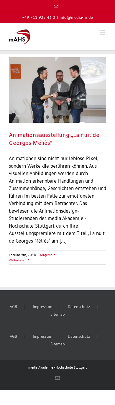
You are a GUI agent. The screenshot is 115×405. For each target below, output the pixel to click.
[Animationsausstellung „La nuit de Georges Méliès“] (57, 90)
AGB (13, 306)
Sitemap (57, 314)
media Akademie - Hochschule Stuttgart (57, 367)
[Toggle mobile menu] (103, 32)
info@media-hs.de (76, 17)
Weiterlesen (18, 260)
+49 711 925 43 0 (38, 17)
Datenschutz (79, 306)
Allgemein (47, 255)
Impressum (42, 306)
